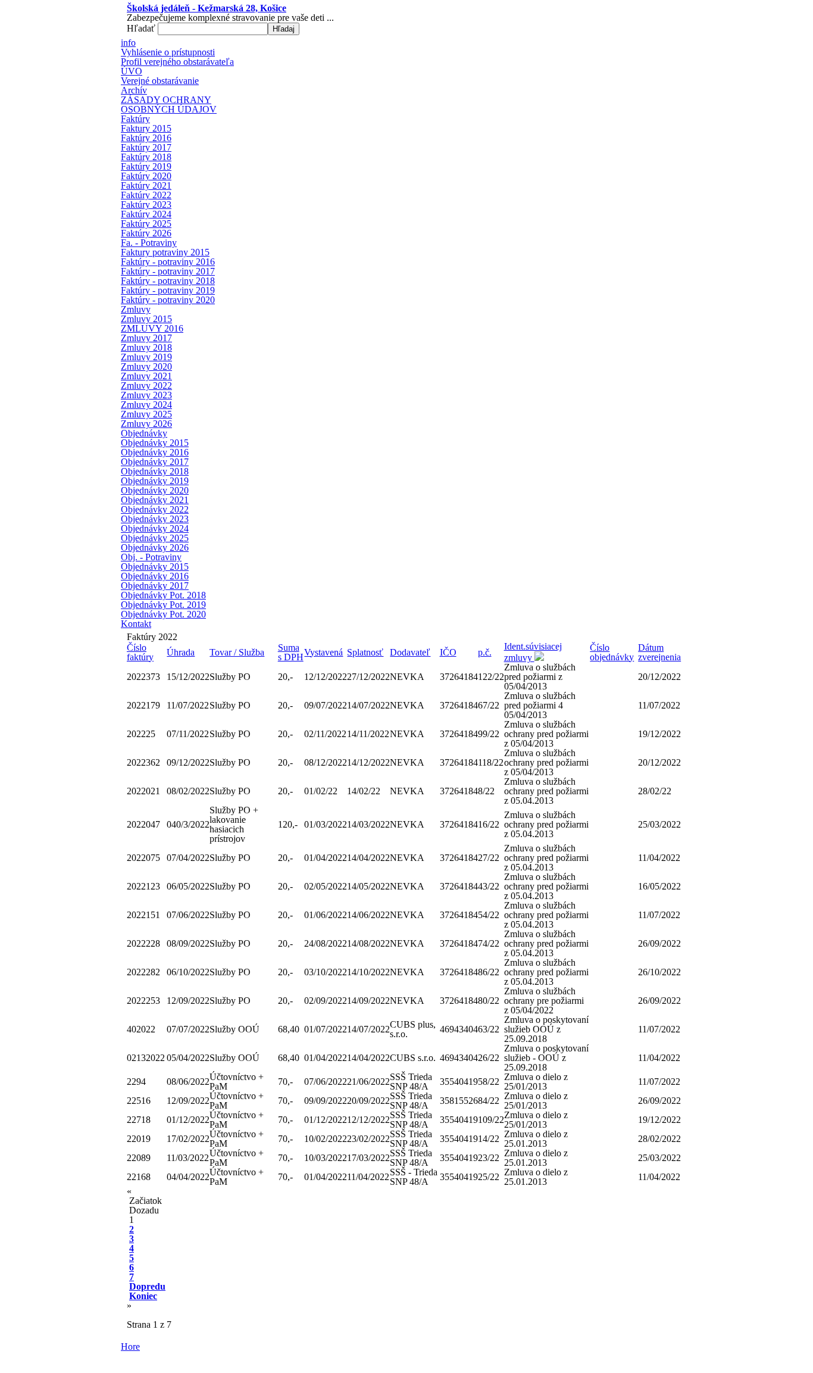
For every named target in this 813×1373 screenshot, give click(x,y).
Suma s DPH (291, 652)
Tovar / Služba (236, 652)
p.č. (485, 652)
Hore (130, 1346)
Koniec (143, 1296)
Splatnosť (365, 652)
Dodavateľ (410, 652)
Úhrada (181, 652)
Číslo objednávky (612, 652)
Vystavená (323, 652)
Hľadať (142, 28)
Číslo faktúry (140, 652)
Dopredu (147, 1286)
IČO (448, 652)
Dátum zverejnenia (659, 652)
